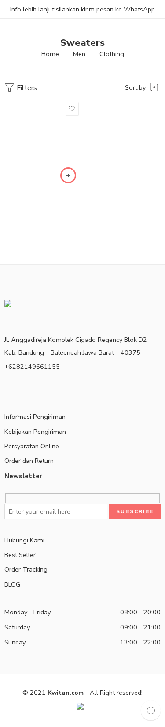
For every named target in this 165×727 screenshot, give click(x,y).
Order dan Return (29, 460)
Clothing (111, 54)
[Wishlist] (71, 108)
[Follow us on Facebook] (7, 388)
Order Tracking (26, 569)
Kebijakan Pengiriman (35, 431)
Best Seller (20, 554)
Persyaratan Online (31, 446)
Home (50, 54)
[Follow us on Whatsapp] (35, 388)
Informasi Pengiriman (35, 416)
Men (79, 54)
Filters (26, 88)
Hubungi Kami (24, 540)
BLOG (12, 584)
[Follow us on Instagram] (21, 388)
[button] (68, 175)
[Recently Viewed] (151, 710)
